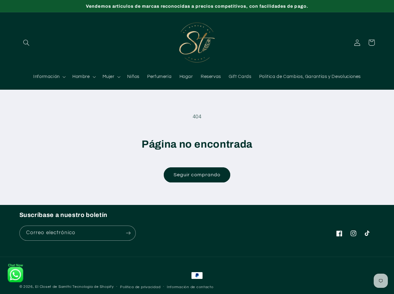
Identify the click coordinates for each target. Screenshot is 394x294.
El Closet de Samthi (53, 286)
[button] (26, 42)
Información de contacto (190, 287)
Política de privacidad (140, 287)
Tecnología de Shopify (93, 286)
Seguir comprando (197, 174)
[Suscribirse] (128, 233)
